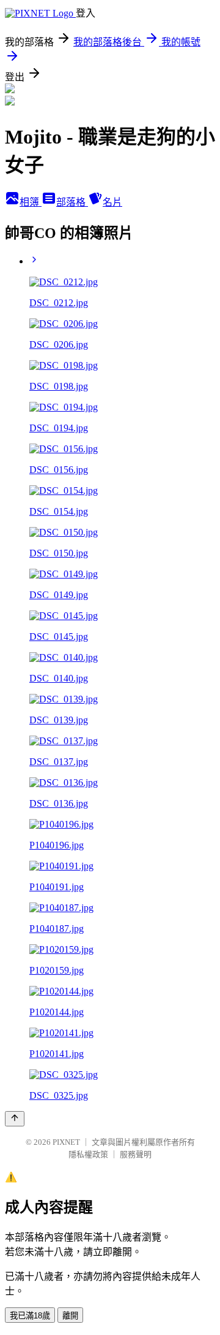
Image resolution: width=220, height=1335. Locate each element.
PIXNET (66, 1142)
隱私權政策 (88, 1154)
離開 (70, 1315)
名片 (112, 202)
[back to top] (14, 1118)
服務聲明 (136, 1154)
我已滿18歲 (30, 1315)
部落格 (72, 202)
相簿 (31, 202)
